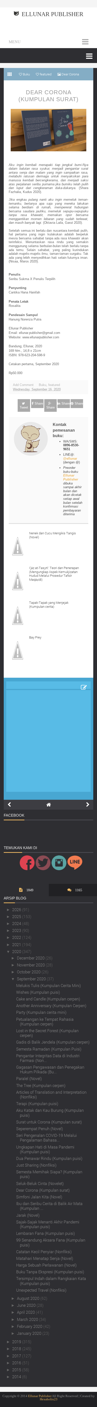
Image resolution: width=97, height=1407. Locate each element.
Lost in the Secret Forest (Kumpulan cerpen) (47, 1033)
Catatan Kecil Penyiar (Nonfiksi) (44, 1251)
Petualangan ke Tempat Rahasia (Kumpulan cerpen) (45, 1021)
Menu (15, 42)
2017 (17, 1355)
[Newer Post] (9, 805)
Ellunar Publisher (52, 14)
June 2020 (27, 1305)
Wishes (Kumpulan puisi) (38, 992)
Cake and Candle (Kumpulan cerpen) (48, 998)
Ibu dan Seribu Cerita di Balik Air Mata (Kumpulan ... (49, 1206)
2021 (17, 944)
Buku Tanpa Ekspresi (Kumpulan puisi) (50, 1271)
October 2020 (29, 971)
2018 (17, 1348)
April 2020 (26, 1312)
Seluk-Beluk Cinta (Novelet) (40, 1183)
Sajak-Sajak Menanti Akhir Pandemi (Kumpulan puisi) (47, 1224)
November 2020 (31, 964)
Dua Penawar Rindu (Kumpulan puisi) (49, 1158)
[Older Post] (87, 805)
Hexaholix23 (48, 1399)
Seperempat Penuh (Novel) (39, 1128)
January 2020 (29, 1333)
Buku (42, 385)
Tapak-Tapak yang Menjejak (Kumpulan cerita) (48, 604)
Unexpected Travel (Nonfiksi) (41, 1290)
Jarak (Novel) (28, 1215)
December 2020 (31, 957)
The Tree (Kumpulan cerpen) (40, 1085)
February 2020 (30, 1326)
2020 (17, 951)
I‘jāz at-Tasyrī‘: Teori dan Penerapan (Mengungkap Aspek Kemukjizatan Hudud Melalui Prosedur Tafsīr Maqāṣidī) (54, 574)
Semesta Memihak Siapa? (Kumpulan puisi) (49, 1174)
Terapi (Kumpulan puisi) (37, 1103)
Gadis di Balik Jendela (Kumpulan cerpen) (53, 1042)
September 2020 (32, 978)
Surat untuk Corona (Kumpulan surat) (49, 1121)
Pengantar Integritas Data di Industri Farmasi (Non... (48, 1058)
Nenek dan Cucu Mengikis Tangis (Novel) (52, 535)
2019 (17, 1341)
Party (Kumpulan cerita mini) (41, 1012)
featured (54, 385)
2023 (17, 930)
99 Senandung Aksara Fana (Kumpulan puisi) (50, 1242)
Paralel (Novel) (29, 1078)
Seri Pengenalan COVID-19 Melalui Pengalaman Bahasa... (46, 1138)
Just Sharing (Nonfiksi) (36, 1165)
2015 (17, 1369)
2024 (17, 923)
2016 (17, 1362)
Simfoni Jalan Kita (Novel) (39, 1196)
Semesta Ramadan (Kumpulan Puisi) (48, 1049)
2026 (17, 909)
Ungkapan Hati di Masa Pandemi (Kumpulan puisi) (45, 1149)
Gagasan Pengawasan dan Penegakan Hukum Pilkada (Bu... (50, 1069)
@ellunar (70, 458)
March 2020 (28, 1319)
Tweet (24, 407)
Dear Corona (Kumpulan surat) (48, 95)
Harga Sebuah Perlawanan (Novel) (46, 1265)
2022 (17, 937)
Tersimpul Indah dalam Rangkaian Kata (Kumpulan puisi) (51, 1281)
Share (39, 403)
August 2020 (28, 1298)
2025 (17, 916)
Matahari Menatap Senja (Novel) (44, 1258)
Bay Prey (35, 637)
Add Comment (23, 385)
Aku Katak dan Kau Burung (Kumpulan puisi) (50, 1113)
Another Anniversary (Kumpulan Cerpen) (51, 1005)
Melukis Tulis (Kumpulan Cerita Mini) (48, 985)
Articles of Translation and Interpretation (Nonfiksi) (51, 1094)
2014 (17, 1376)
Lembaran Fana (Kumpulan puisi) (45, 1233)
